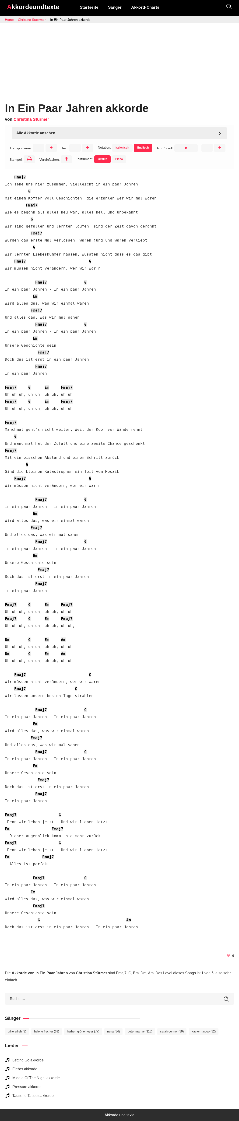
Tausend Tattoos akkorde (33, 1096)
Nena (113, 1031)
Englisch (143, 147)
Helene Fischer (46, 1031)
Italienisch (122, 147)
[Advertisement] (119, 58)
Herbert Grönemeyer (83, 1031)
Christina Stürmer (31, 119)
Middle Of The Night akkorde (36, 1078)
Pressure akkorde (27, 1087)
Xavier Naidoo (204, 1031)
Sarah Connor (172, 1031)
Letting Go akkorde (28, 1060)
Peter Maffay (140, 1031)
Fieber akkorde (24, 1069)
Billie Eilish (17, 1031)
